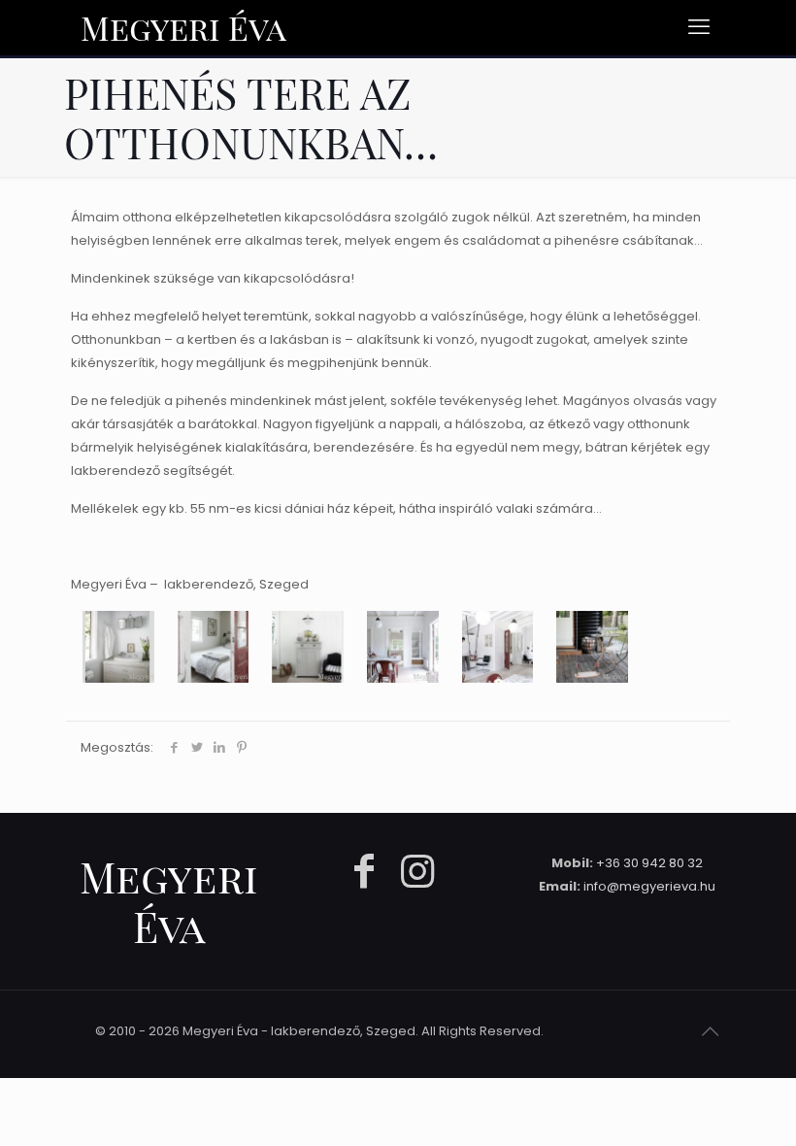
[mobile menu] (698, 27)
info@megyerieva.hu (649, 886)
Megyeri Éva (183, 27)
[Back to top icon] (709, 1031)
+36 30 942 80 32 (649, 863)
